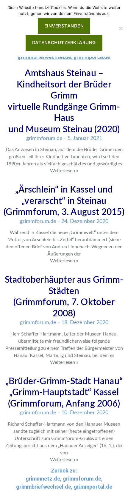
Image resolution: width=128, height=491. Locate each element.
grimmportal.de (92, 57)
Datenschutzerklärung (64, 42)
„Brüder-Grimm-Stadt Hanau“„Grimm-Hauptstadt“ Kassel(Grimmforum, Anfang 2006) (64, 392)
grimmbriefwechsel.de (44, 57)
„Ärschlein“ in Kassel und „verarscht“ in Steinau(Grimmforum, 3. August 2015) (64, 201)
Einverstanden (64, 26)
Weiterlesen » (64, 170)
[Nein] (121, 28)
